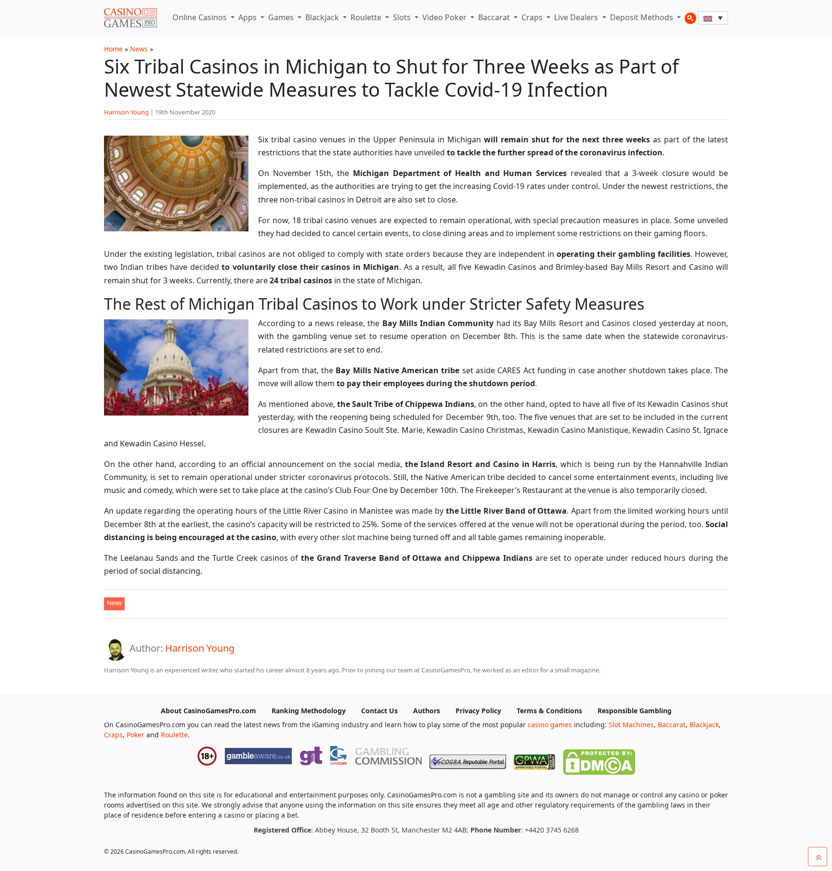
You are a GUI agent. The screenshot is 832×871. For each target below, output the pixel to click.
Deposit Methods (642, 17)
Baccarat (495, 17)
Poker (135, 734)
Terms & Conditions (549, 710)
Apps (248, 17)
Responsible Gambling (635, 710)
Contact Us (379, 710)
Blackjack (323, 17)
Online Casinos (200, 17)
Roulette (367, 17)
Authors (426, 710)
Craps (533, 17)
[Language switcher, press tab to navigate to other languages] (713, 18)
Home (113, 48)
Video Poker (445, 17)
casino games (550, 724)
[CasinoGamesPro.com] (130, 18)
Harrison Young (126, 112)
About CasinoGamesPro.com (208, 710)
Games (282, 17)
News (139, 48)
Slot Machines (631, 724)
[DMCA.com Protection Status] (599, 759)
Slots (403, 17)
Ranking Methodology (309, 710)
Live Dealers (577, 17)
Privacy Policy (478, 710)
